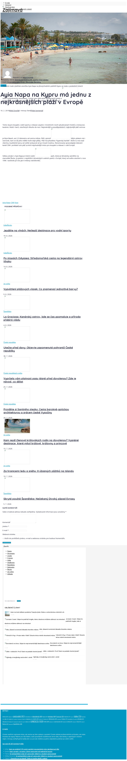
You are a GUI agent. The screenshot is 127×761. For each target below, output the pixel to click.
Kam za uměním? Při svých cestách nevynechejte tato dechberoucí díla (34, 749)
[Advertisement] (63, 58)
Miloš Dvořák (28, 77)
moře (36, 719)
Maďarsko (11, 563)
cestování (19, 716)
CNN (12, 202)
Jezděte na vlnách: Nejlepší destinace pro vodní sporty (37, 230)
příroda (81, 719)
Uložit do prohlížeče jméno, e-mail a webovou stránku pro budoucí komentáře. (34, 538)
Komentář (6, 522)
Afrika (5, 716)
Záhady (10, 574)
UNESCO (36, 721)
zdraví (65, 721)
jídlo (6, 719)
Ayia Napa (6, 202)
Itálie (5, 225)
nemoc (41, 719)
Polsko (64, 719)
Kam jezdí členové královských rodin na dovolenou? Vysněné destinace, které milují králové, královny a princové (41, 442)
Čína (79, 721)
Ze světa (7, 284)
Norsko (46, 719)
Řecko (9, 225)
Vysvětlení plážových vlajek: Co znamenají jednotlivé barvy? (41, 289)
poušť (75, 719)
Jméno (6, 526)
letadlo (11, 719)
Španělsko (7, 311)
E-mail (6, 530)
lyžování (20, 719)
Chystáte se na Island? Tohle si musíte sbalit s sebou (29, 758)
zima (69, 721)
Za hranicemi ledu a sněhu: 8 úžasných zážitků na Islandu (39, 471)
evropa (52, 716)
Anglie (9, 556)
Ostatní (8, 5)
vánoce (51, 721)
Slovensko (11, 553)
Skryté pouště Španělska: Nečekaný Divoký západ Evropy (39, 498)
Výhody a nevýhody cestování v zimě (46, 657)
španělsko (17, 724)
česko (82, 721)
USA (46, 721)
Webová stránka (9, 534)
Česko (9, 551)
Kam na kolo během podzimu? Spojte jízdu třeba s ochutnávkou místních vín (37, 612)
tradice (27, 721)
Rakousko (10, 567)
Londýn (16, 719)
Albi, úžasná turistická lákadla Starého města (55, 629)
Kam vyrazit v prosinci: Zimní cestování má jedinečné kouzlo (31, 751)
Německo (53, 719)
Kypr (16, 202)
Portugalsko (71, 719)
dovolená (37, 716)
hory (72, 716)
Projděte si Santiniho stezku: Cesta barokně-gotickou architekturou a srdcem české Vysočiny (36, 411)
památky (59, 719)
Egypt (45, 716)
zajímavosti (58, 721)
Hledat (18, 601)
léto (24, 719)
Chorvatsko (28, 716)
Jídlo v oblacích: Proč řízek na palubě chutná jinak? (61, 651)
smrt (20, 721)
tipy (23, 721)
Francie (10, 558)
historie (67, 716)
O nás (7, 3)
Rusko (11, 721)
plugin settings (67, 706)
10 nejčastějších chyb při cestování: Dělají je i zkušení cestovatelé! (33, 754)
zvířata (74, 721)
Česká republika (10, 342)
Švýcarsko (11, 724)
